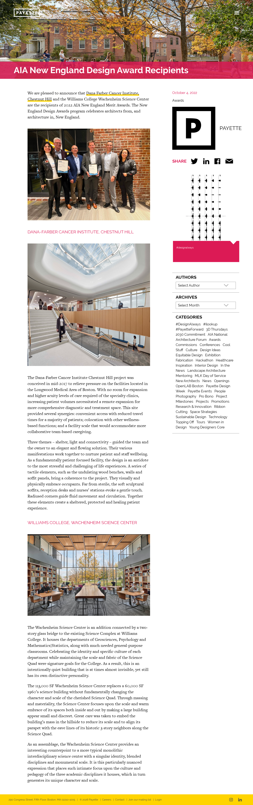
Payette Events (200, 391)
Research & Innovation (194, 407)
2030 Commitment (190, 334)
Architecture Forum (191, 340)
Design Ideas (210, 350)
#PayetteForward (189, 329)
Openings (221, 381)
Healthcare (224, 360)
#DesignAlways (188, 324)
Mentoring (184, 376)
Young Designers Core (207, 427)
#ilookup (210, 324)
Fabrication (184, 360)
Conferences (210, 345)
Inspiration (184, 365)
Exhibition (212, 355)
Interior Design (206, 365)
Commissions (186, 345)
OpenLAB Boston (189, 386)
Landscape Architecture (206, 371)
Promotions (220, 401)
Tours (200, 422)
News (207, 381)
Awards (178, 100)
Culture (191, 350)
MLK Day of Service (210, 376)
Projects (202, 401)
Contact (119, 799)
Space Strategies (203, 412)
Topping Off (185, 422)
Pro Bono (206, 396)
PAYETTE (231, 128)
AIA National (217, 334)
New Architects (188, 381)
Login (158, 799)
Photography (186, 396)
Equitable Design (189, 355)
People (220, 391)
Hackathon (204, 360)
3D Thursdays (217, 329)
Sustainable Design (191, 417)
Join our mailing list (139, 799)
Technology (218, 417)
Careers (106, 799)
